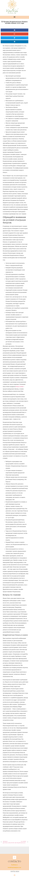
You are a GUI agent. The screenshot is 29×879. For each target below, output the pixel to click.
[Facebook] (14, 875)
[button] (14, 17)
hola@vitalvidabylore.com (14, 867)
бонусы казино (20, 386)
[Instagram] (14, 857)
